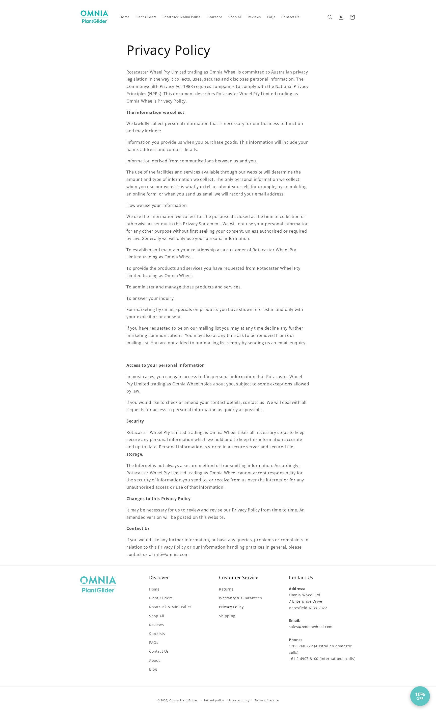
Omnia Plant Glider (184, 700)
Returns (226, 589)
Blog (153, 669)
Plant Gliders (161, 598)
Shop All (156, 615)
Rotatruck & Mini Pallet (170, 606)
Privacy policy (239, 700)
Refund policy (214, 700)
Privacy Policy (231, 606)
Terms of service (267, 700)
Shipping (227, 615)
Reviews (156, 624)
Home (154, 589)
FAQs (153, 642)
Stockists (157, 633)
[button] (330, 17)
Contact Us (159, 651)
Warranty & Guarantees (240, 598)
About (154, 660)
